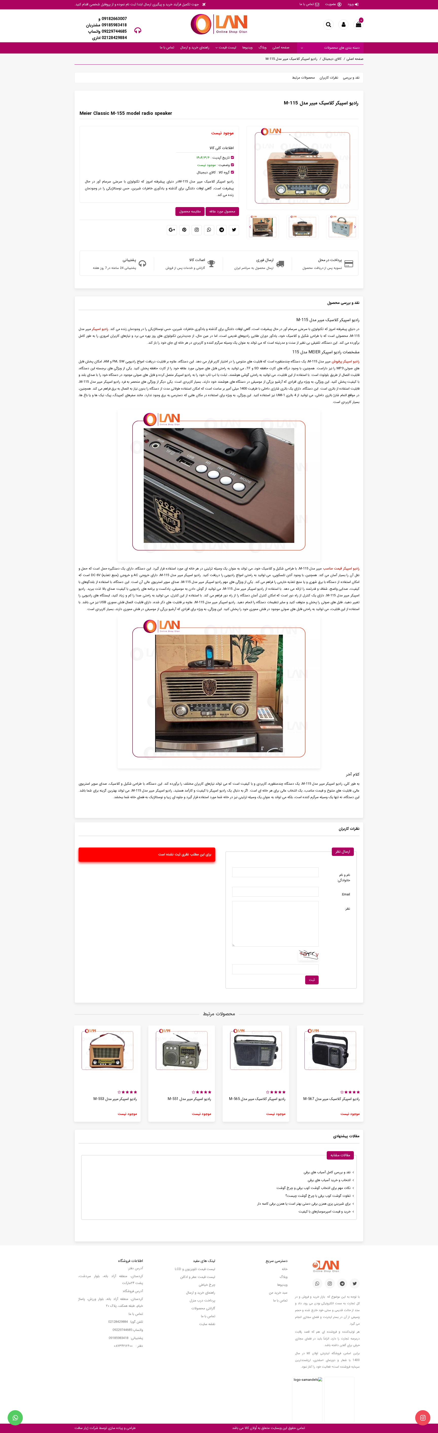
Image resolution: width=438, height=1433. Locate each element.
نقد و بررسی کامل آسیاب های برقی (327, 1172)
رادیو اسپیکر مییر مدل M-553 (115, 1099)
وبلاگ (262, 47)
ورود (351, 4)
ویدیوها (247, 47)
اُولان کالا (250, 1428)
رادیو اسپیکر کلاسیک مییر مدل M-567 (331, 1099)
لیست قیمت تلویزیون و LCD (195, 1269)
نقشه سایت (207, 1324)
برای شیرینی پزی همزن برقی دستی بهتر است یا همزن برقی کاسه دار (304, 1203)
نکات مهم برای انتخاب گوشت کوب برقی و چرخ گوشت (314, 1188)
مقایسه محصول (190, 211)
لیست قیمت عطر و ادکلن (197, 1277)
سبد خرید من (278, 1292)
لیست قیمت (227, 47)
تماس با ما (307, 4)
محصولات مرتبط (303, 77)
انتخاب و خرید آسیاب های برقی (329, 1180)
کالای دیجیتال (331, 59)
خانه (284, 1269)
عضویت (330, 4)
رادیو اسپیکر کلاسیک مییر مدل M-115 (291, 59)
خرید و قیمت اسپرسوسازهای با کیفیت (325, 1211)
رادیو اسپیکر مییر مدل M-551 (189, 1099)
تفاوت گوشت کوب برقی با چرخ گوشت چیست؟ (318, 1196)
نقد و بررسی (351, 77)
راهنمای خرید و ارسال (194, 47)
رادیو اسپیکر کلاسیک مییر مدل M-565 (257, 1099)
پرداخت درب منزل (202, 1300)
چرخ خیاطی (207, 1285)
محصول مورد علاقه (222, 211)
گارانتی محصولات (203, 1308)
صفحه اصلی (280, 47)
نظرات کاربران (329, 77)
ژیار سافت (81, 1428)
